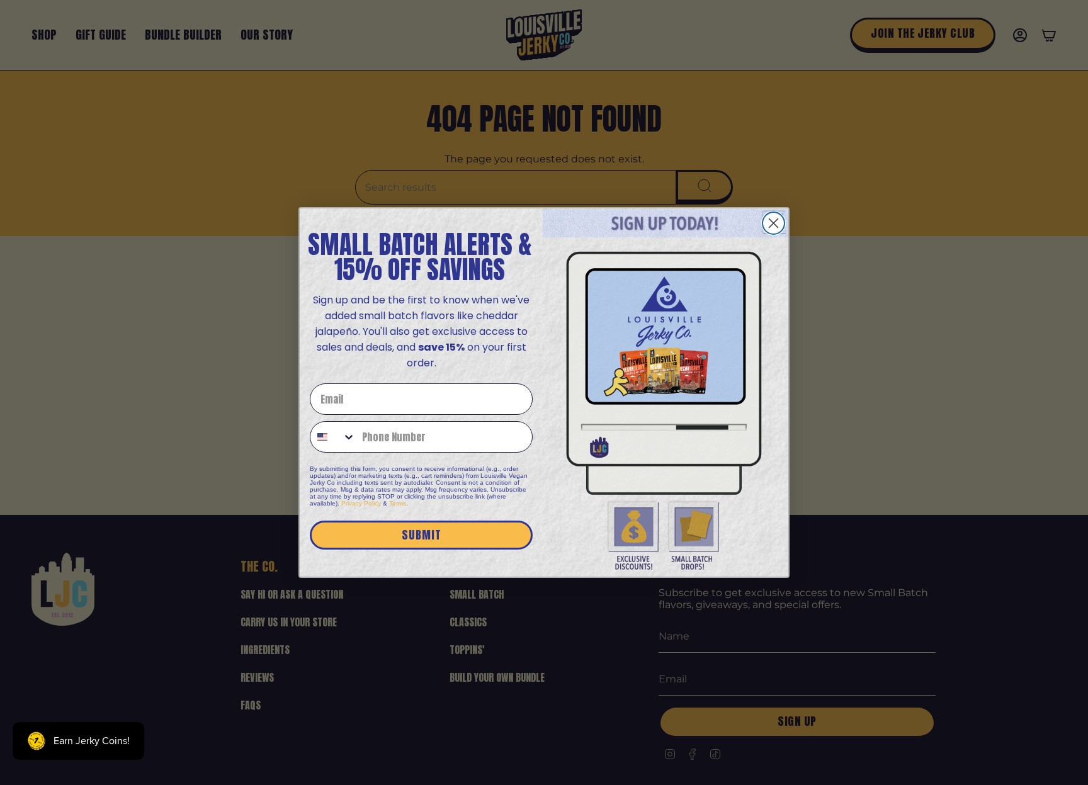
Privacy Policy (361, 503)
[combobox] (333, 437)
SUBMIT (421, 534)
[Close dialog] (773, 223)
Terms (397, 503)
